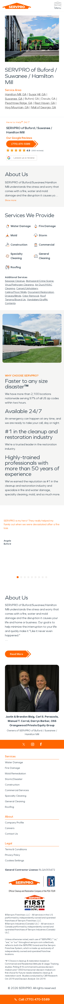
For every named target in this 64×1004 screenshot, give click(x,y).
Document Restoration (41, 292)
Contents (10, 303)
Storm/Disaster (14, 779)
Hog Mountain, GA (17, 107)
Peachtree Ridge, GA (18, 103)
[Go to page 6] (35, 577)
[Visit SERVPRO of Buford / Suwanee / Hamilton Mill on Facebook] (41, 744)
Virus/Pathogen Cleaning (19, 284)
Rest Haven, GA (44, 103)
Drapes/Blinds (13, 295)
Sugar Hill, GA (37, 94)
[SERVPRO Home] (16, 6)
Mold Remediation (15, 773)
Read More (16, 654)
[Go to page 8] (43, 577)
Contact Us (11, 833)
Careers (9, 828)
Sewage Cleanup (15, 280)
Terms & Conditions (16, 849)
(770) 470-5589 (20, 143)
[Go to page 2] (21, 577)
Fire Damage (12, 767)
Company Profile (14, 822)
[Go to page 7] (39, 577)
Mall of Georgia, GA (43, 107)
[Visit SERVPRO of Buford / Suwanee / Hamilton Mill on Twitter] (23, 744)
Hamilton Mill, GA (15, 94)
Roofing (9, 806)
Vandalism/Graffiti (37, 299)
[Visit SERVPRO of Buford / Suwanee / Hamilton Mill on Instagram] (32, 744)
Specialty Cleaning (15, 795)
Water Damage (14, 762)
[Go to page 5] (32, 577)
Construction (12, 784)
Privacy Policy (12, 854)
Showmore (10, 200)
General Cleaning (15, 801)
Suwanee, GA (13, 98)
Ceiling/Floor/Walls (16, 292)
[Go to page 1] (18, 577)
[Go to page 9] (46, 577)
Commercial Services (17, 790)
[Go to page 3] (25, 577)
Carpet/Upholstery (27, 288)
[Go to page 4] (28, 577)
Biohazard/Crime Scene (40, 280)
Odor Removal (30, 295)
